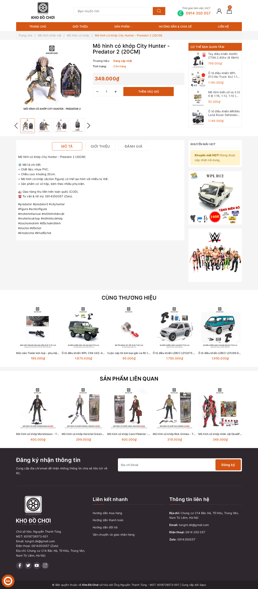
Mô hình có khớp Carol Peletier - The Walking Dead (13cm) (143, 434)
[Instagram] (45, 565)
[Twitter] (28, 565)
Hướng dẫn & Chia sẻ (175, 26)
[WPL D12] (215, 197)
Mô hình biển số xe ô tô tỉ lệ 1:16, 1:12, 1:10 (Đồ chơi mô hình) (224, 94)
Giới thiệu (80, 26)
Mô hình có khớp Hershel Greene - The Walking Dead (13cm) (100, 434)
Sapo (203, 584)
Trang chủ (37, 26)
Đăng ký (228, 465)
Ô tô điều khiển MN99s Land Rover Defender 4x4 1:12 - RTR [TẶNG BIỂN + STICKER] (224, 113)
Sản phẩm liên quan (129, 379)
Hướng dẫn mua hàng (107, 513)
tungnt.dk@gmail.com (194, 525)
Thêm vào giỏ (148, 91)
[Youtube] (36, 565)
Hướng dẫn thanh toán (108, 520)
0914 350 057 (195, 532)
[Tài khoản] (219, 11)
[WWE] (215, 255)
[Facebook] (19, 565)
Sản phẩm (122, 26)
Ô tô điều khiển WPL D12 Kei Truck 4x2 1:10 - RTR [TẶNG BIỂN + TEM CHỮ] (223, 75)
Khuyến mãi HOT (202, 144)
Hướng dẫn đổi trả (105, 527)
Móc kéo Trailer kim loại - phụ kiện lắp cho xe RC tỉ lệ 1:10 (51, 353)
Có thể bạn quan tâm (207, 47)
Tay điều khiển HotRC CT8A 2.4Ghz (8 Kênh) (223, 55)
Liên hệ (223, 26)
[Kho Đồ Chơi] (43, 10)
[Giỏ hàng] (229, 11)
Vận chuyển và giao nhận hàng (114, 534)
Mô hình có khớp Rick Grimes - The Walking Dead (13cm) (188, 434)
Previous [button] (16, 126)
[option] (52, 79)
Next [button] (89, 126)
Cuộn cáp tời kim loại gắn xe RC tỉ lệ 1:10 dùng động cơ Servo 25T (148, 353)
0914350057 (186, 539)
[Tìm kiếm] (159, 11)
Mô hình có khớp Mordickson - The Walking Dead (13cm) (51, 434)
